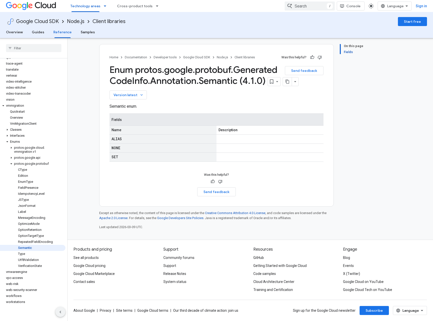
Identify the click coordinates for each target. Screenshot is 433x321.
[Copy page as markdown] (287, 81)
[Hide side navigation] (60, 312)
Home (114, 57)
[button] (32, 106)
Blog (346, 258)
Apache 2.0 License (113, 218)
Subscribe (374, 310)
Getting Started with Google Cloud (280, 266)
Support (169, 266)
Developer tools (165, 57)
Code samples (264, 274)
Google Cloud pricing (89, 266)
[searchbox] (33, 48)
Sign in (421, 6)
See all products (86, 258)
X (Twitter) (351, 274)
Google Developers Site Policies (180, 218)
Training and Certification (273, 290)
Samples (88, 32)
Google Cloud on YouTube (363, 282)
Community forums (178, 258)
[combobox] (310, 6)
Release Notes (174, 274)
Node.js (75, 21)
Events (348, 266)
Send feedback (304, 70)
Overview (14, 32)
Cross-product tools (135, 6)
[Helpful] (312, 57)
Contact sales (84, 282)
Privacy (105, 310)
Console (353, 6)
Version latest (129, 95)
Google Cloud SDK (37, 21)
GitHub (258, 258)
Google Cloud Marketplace (94, 274)
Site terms (124, 310)
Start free (412, 21)
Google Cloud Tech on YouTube (367, 290)
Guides (38, 32)
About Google (84, 310)
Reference (62, 32)
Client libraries (109, 21)
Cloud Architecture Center (273, 282)
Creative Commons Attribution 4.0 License (235, 213)
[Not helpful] (319, 57)
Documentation (136, 57)
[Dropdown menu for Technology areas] (106, 6)
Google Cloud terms (152, 310)
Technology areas (85, 6)
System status (174, 282)
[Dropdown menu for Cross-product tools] (159, 6)
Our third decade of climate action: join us (205, 310)
